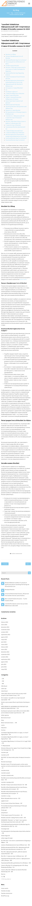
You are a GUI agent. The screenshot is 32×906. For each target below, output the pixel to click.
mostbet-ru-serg (5, 796)
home (8, 13)
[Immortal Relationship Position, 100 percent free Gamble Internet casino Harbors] (2, 594)
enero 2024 (4, 624)
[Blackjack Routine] (2, 590)
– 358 (2, 681)
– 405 (2, 683)
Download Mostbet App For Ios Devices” (16, 60)
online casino (23, 279)
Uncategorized (5, 829)
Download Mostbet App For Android (15, 140)
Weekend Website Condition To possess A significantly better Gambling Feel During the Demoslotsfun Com (17, 584)
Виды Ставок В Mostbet (12, 95)
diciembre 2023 (5, 627)
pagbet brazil (4, 801)
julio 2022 (3, 664)
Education (4, 727)
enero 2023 (4, 649)
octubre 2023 (4, 632)
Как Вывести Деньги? (12, 91)
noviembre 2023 (5, 629)
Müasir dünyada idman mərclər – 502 (10, 798)
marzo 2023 (4, 644)
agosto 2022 (4, 662)
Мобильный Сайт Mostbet (13, 104)
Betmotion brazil (5, 717)
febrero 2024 (4, 622)
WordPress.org (5, 896)
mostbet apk (4, 752)
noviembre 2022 (5, 654)
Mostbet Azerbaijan (6, 761)
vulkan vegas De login (7, 838)
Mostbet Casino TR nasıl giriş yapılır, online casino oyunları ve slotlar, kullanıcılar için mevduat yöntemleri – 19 (16, 766)
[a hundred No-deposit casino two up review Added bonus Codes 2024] (2, 604)
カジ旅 (3, 876)
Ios (6, 90)
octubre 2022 (4, 657)
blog (12, 13)
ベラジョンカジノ (6, 879)
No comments (15, 31)
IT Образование (5, 745)
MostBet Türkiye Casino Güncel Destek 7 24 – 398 (14, 784)
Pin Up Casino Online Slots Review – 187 (11, 803)
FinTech (3, 730)
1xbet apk (3, 688)
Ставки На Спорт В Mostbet (13, 125)
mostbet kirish (5, 770)
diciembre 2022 (5, 652)
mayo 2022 (4, 669)
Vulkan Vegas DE (5, 835)
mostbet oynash (5, 773)
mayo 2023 (4, 639)
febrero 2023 (4, 647)
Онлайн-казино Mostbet (12, 65)
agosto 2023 (4, 637)
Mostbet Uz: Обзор (11, 54)
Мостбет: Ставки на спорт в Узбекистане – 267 (14, 856)
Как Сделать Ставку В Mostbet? (14, 88)
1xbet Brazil (4, 691)
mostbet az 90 (5, 755)
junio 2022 (4, 667)
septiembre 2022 (5, 659)
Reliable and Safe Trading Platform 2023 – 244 (13, 817)
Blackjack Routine (9, 589)
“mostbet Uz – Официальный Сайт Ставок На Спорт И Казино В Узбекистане (15, 117)
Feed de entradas (5, 891)
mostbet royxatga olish (7, 782)
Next (28, 564)
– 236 (2, 678)
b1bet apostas (5, 715)
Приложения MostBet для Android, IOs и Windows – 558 (16, 863)
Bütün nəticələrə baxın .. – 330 (9, 722)
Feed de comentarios (6, 893)
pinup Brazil (4, 812)
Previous (5, 564)
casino (3, 725)
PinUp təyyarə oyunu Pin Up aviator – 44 (11, 815)
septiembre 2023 (5, 634)
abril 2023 (3, 642)
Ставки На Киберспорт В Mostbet (15, 93)
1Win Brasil (4, 686)
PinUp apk (4, 810)
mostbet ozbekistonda (20, 13)
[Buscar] (29, 572)
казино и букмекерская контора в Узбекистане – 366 (15, 845)
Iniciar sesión (4, 888)
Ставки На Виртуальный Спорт (14, 130)
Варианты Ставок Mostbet (13, 110)
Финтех (3, 874)
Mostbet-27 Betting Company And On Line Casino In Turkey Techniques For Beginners (16, 69)
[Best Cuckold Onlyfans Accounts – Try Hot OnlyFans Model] (2, 599)
